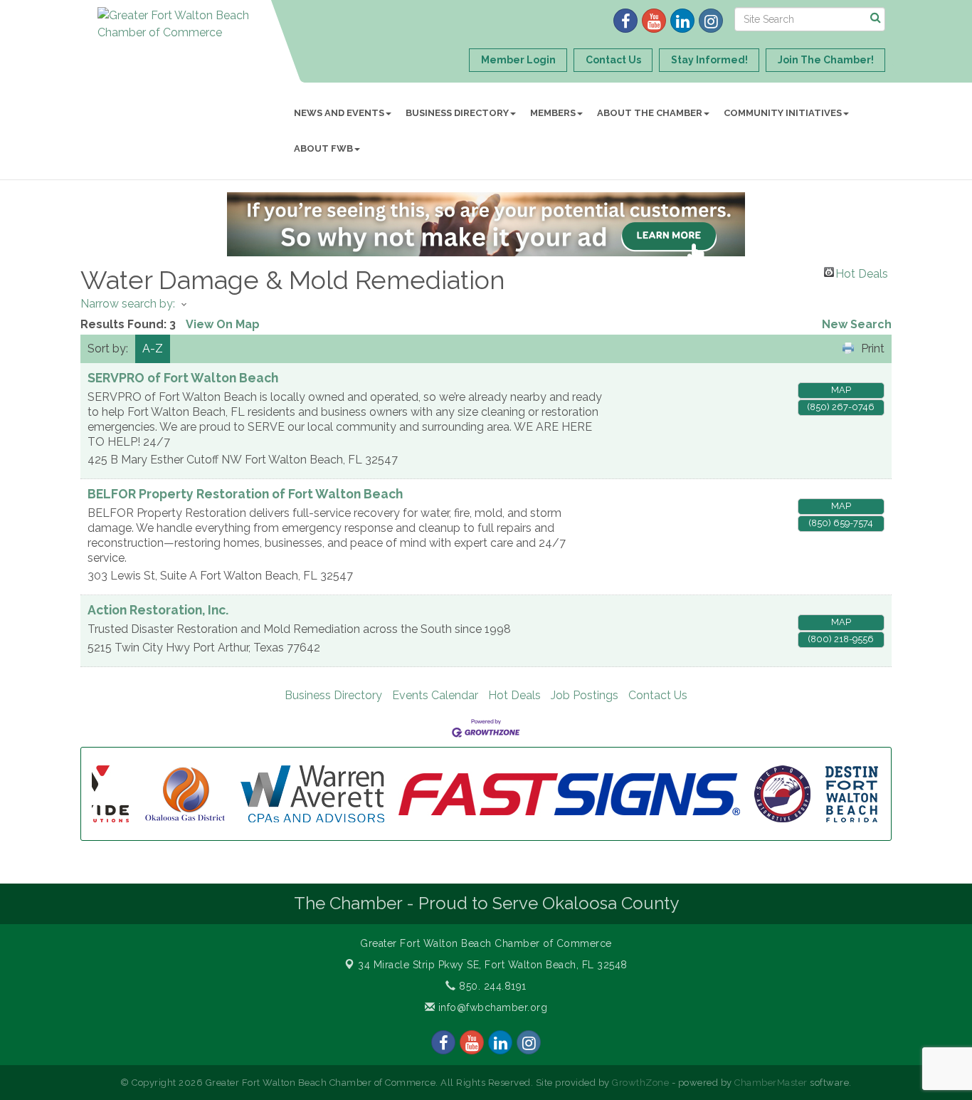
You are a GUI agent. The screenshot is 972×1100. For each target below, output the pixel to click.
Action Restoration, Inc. (158, 609)
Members (553, 113)
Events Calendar (435, 695)
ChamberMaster (771, 1082)
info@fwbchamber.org (491, 1007)
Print (872, 348)
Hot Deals (861, 272)
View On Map (223, 324)
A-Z (152, 348)
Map (841, 389)
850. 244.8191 (491, 986)
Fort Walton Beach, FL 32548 (493, 964)
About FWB (323, 148)
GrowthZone (640, 1082)
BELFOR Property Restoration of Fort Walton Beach (245, 493)
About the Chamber (649, 113)
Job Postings (584, 695)
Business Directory (457, 113)
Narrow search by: (127, 303)
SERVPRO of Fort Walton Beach (183, 377)
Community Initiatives (783, 113)
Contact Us (657, 695)
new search (857, 324)
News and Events (339, 113)
